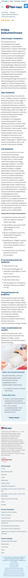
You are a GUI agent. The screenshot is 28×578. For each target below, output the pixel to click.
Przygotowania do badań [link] (9, 512)
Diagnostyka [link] (5, 544)
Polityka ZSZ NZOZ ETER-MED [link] (9, 499)
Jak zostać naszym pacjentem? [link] (11, 529)
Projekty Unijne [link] (5, 483)
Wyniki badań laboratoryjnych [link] (10, 526)
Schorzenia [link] (4, 547)
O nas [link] (3, 469)
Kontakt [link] (23, 1)
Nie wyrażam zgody (14, 570)
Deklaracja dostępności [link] (8, 486)
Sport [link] (2, 553)
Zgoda (14, 565)
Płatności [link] (17, 1)
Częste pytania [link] (5, 518)
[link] (26, 6)
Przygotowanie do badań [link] (9, 541)
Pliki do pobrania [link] (6, 515)
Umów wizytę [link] (14, 418)
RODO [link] (3, 502)
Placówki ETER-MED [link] (6, 472)
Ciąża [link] (3, 550)
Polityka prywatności (14, 574)
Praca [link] (11, 1)
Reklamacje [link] (5, 1)
